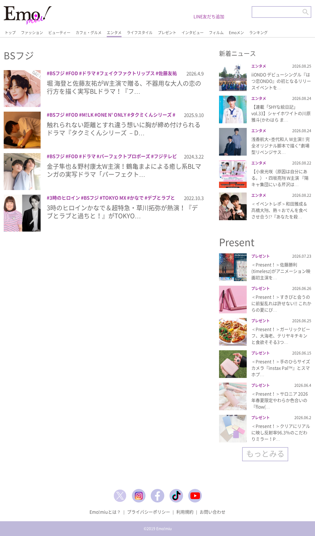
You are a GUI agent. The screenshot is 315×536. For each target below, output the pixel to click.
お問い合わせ (212, 512)
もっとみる (265, 453)
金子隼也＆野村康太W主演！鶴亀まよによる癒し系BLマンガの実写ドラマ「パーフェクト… (124, 170)
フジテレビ (165, 156)
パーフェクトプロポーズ (124, 156)
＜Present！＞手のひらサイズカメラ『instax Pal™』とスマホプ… (280, 367)
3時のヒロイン (65, 197)
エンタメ (114, 32)
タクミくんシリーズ (151, 114)
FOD (73, 73)
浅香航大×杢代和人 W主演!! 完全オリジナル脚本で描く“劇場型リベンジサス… (280, 145)
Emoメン (236, 32)
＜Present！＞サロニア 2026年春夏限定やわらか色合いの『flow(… (279, 400)
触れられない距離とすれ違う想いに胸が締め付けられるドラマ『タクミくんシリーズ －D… (124, 128)
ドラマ (89, 73)
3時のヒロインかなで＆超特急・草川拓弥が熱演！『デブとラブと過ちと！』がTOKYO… (122, 211)
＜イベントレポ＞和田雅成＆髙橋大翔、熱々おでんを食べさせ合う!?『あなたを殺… (279, 210)
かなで (137, 197)
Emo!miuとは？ (105, 512)
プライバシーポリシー (148, 512)
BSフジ (57, 73)
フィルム (216, 32)
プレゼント (167, 32)
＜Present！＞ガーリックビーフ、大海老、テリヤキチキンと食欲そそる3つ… (280, 335)
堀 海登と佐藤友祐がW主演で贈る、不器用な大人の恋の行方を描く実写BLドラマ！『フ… (124, 87)
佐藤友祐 (167, 73)
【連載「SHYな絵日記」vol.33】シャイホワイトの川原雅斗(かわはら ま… (281, 113)
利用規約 (184, 512)
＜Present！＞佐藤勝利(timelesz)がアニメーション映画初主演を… (280, 270)
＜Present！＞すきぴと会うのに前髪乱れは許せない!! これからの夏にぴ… (281, 303)
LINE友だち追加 (208, 16)
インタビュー (192, 32)
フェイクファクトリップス (127, 73)
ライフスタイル (140, 32)
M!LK (88, 114)
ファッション (32, 32)
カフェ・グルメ (89, 32)
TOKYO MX (114, 197)
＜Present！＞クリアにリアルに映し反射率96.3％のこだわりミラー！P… (280, 432)
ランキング (258, 32)
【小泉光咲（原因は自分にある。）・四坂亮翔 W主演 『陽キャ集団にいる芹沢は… (280, 177)
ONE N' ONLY (111, 114)
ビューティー (59, 32)
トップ (10, 32)
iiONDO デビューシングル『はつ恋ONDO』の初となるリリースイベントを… (281, 80)
